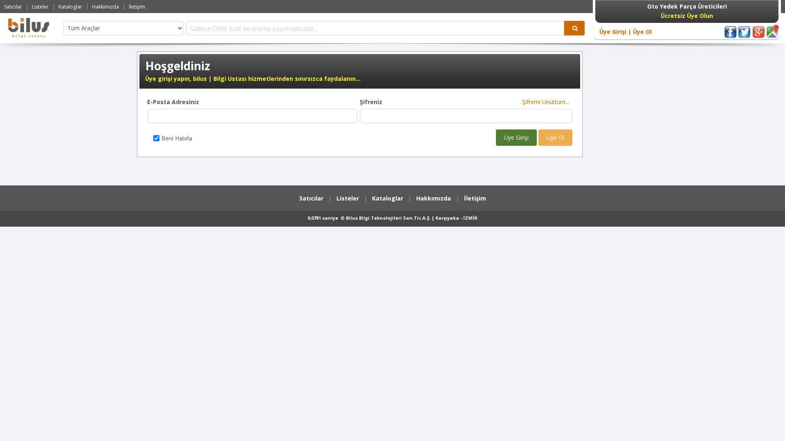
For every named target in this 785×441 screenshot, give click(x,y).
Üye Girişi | (615, 32)
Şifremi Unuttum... (547, 102)
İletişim (137, 6)
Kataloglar (70, 6)
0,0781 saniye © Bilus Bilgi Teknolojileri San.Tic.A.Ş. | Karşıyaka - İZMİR (392, 218)
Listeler (40, 6)
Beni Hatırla (176, 138)
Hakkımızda (105, 6)
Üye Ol (641, 32)
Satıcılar (13, 6)
